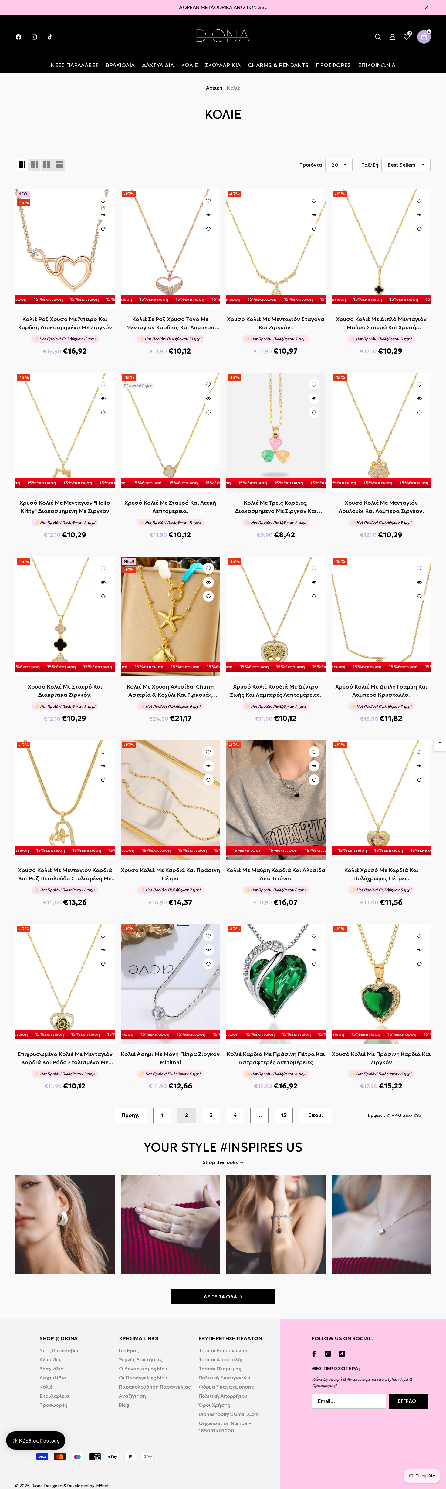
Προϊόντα (310, 165)
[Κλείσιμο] (427, 7)
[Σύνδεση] (392, 37)
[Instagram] (329, 1354)
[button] (378, 37)
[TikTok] (343, 1354)
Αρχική (214, 88)
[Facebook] (315, 1354)
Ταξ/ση (370, 165)
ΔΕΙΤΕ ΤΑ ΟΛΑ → (223, 1297)
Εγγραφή (409, 1401)
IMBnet (102, 1485)
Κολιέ (233, 88)
